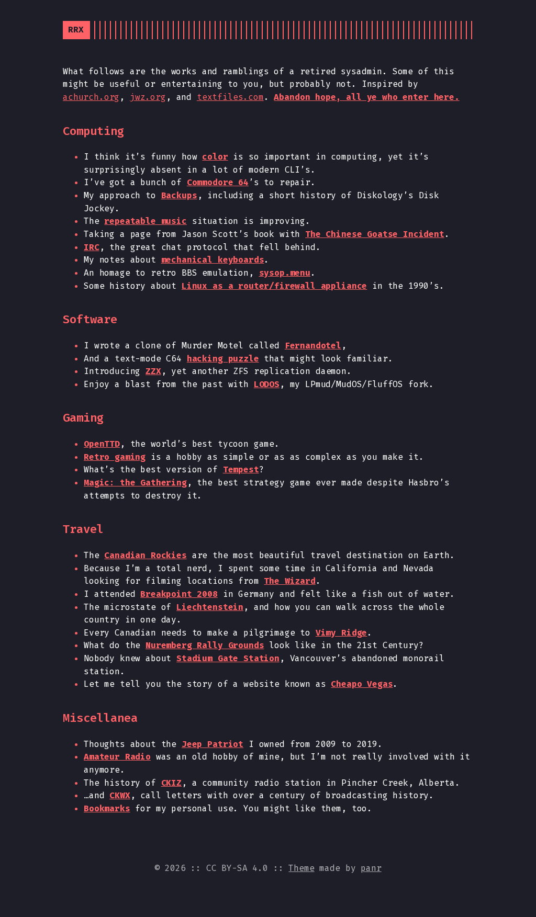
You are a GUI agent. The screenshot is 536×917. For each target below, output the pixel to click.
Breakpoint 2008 (179, 593)
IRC (91, 247)
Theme (301, 868)
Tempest (241, 469)
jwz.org (148, 97)
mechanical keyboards (212, 259)
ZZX (153, 371)
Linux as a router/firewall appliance (274, 285)
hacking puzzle (223, 358)
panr (371, 868)
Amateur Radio (117, 756)
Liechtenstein (209, 607)
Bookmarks (107, 808)
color (215, 156)
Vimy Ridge (341, 632)
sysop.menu (284, 272)
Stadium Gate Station (228, 658)
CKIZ (171, 782)
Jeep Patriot (212, 744)
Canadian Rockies (145, 555)
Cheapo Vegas (362, 683)
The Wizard (289, 580)
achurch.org (91, 97)
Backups (179, 195)
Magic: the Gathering (135, 482)
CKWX (119, 795)
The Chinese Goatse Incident (374, 234)
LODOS (267, 384)
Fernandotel (313, 345)
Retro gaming (115, 456)
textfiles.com (230, 97)
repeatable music (145, 221)
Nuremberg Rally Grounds (205, 645)
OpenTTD (102, 443)
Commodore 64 (218, 182)
